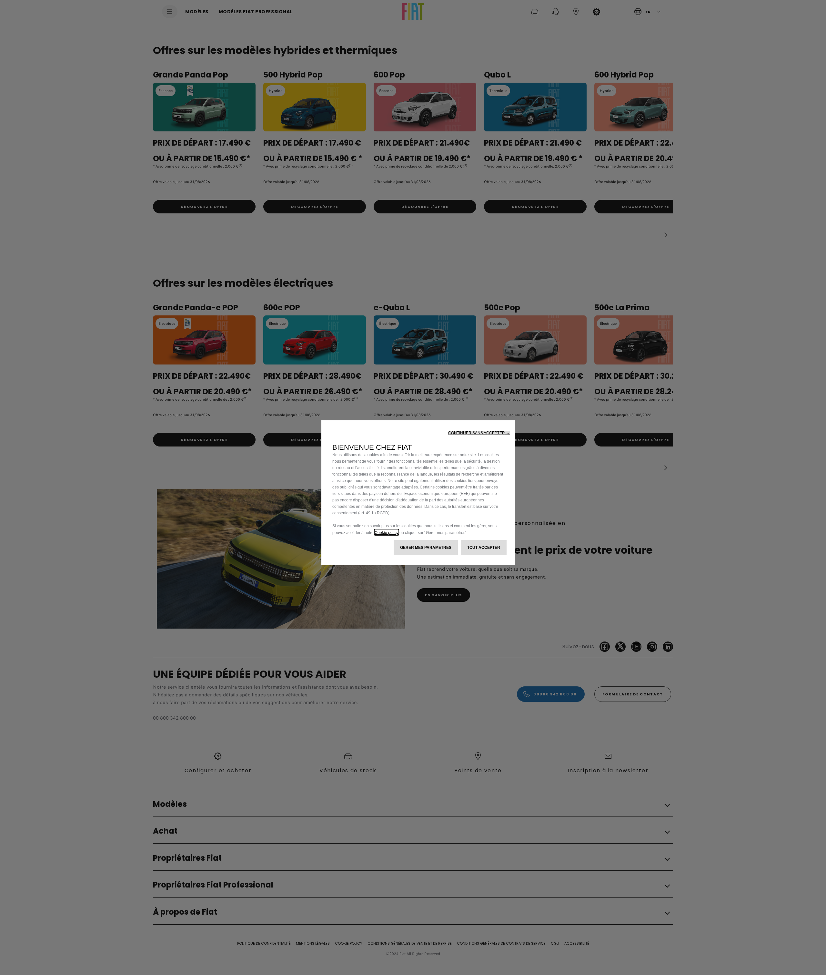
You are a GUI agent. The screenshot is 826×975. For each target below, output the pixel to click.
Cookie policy (386, 532)
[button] (479, 433)
